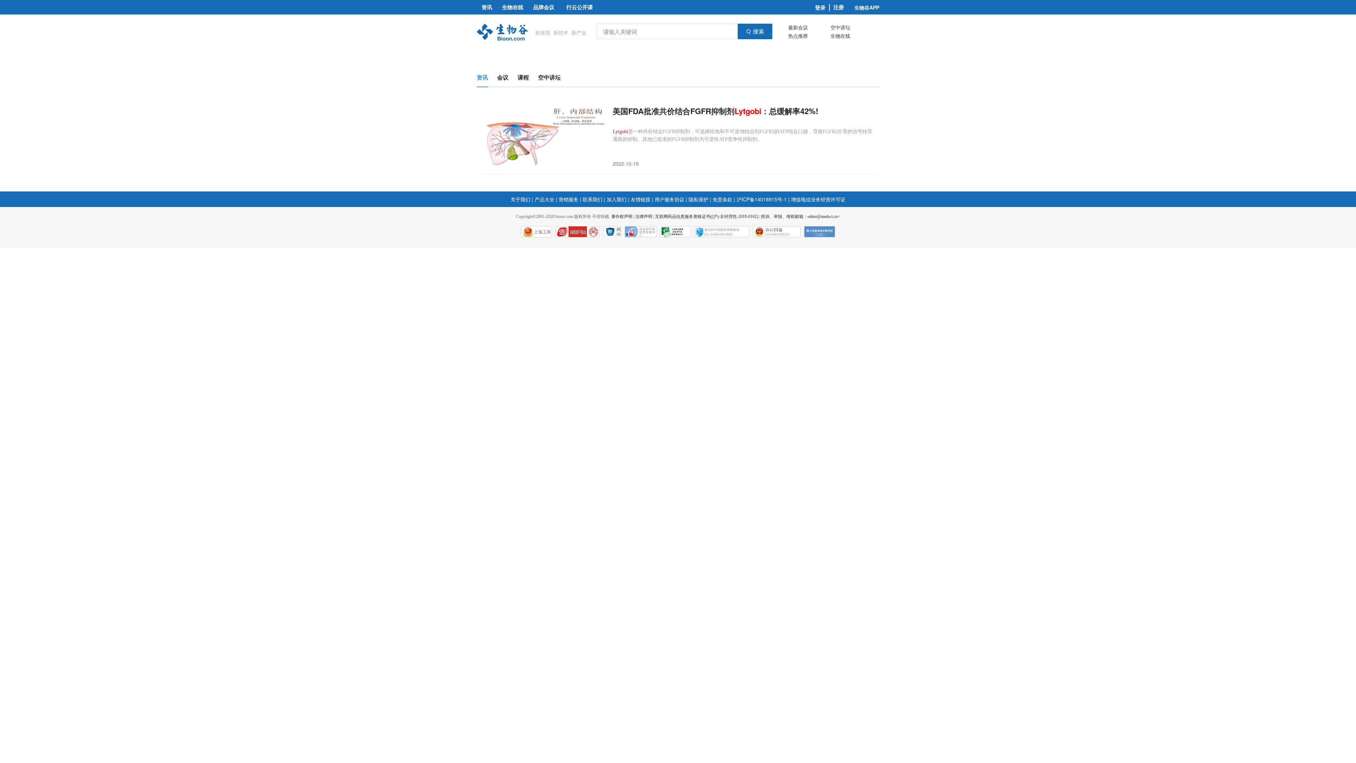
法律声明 (643, 216)
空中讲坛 (840, 27)
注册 (838, 7)
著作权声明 (621, 216)
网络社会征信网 (619, 231)
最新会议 (798, 27)
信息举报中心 (675, 231)
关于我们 (520, 199)
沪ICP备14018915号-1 (762, 199)
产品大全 (544, 199)
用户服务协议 (669, 199)
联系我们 (592, 199)
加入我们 (616, 199)
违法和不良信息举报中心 (640, 231)
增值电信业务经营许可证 (818, 199)
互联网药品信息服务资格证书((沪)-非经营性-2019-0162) (706, 216)
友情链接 (640, 199)
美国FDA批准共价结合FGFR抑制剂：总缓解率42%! (715, 111)
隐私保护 (698, 199)
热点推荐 (798, 35)
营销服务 (568, 199)
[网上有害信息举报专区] (819, 231)
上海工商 (542, 232)
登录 (820, 7)
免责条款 (722, 199)
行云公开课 (579, 7)
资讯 (482, 77)
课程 (523, 77)
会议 (503, 77)
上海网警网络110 (577, 231)
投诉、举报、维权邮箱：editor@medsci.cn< (800, 216)
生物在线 (840, 35)
